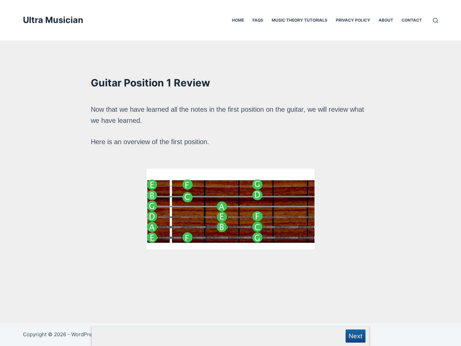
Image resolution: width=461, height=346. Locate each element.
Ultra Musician (53, 20)
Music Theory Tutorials (299, 20)
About (386, 20)
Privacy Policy (353, 20)
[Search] (435, 20)
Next (355, 336)
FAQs (257, 20)
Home (238, 20)
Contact (412, 20)
